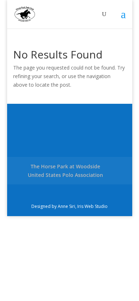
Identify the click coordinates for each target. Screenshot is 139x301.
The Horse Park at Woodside (65, 166)
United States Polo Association (65, 175)
